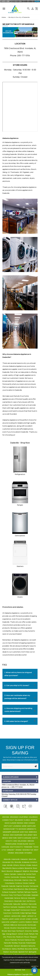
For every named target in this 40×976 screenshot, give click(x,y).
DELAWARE (19, 820)
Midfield (7, 925)
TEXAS (36, 847)
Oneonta (28, 931)
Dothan (10, 889)
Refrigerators (20, 474)
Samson (17, 946)
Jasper (24, 916)
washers (25, 178)
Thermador (14, 172)
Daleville (12, 886)
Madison (28, 922)
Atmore (23, 865)
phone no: (12, 787)
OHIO (15, 841)
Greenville (18, 901)
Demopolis (34, 886)
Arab (4, 865)
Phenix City (11, 937)
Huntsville (16, 913)
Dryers (20, 597)
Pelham (32, 934)
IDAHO (7, 823)
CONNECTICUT (8, 820)
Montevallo (32, 925)
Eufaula (5, 892)
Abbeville (7, 859)
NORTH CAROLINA (25, 838)
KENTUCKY (8, 826)
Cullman (31, 883)
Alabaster (24, 859)
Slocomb (28, 949)
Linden (28, 919)
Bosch (33, 169)
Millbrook (13, 925)
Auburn (35, 865)
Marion (35, 922)
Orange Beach (11, 934)
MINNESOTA (32, 829)
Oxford (20, 934)
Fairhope (27, 892)
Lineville (35, 919)
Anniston (34, 862)
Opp (4, 934)
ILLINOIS (13, 823)
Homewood (25, 910)
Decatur (26, 886)
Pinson (27, 937)
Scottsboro (7, 949)
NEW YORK (13, 838)
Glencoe (24, 898)
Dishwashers (20, 535)
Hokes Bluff (15, 910)
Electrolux (26, 169)
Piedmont (20, 937)
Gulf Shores (31, 901)
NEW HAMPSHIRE (16, 835)
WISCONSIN (19, 853)
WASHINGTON (27, 850)
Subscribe (35, 766)
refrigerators (19, 175)
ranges (27, 175)
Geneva (17, 898)
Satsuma (32, 946)
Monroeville (22, 925)
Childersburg (8, 880)
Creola (25, 883)
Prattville (13, 940)
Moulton (13, 928)
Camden (13, 874)
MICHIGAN (23, 829)
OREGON (30, 841)
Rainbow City (30, 940)
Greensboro (9, 901)
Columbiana (10, 883)
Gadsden (35, 895)
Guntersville (8, 904)
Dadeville (5, 886)
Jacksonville (16, 916)
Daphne (19, 886)
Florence (4, 895)
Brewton (10, 871)
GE (21, 172)
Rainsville (7, 943)
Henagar (7, 910)
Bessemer (29, 868)
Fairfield (20, 892)
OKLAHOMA (22, 841)
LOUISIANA (17, 826)
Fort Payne (18, 895)
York (23, 970)
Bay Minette (7, 868)
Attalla (28, 865)
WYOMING (28, 853)
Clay (31, 880)
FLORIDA (27, 820)
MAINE (24, 826)
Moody (7, 928)
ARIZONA (6, 817)
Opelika (35, 931)
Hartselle (14, 907)
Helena (34, 907)
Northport (20, 931)
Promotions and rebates (12, 607)
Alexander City (8, 862)
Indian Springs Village (28, 913)
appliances (29, 375)
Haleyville (17, 904)
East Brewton (19, 889)
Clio (35, 880)
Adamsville (15, 859)
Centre (7, 877)
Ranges (20, 505)
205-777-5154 (23, 55)
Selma (14, 949)
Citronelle (18, 880)
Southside (14, 952)
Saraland (24, 946)
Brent (4, 871)
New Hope (12, 931)
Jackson (7, 916)
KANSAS (32, 823)
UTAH (4, 850)
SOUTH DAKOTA (16, 847)
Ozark (26, 934)
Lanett (11, 919)
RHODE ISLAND (23, 844)
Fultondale (26, 895)
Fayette (34, 892)
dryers (32, 178)
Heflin (28, 907)
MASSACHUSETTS (10, 829)
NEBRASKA (33, 832)
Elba (27, 889)
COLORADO (33, 817)
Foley (11, 895)
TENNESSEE (28, 847)
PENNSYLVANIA (11, 844)
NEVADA (6, 835)
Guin (24, 901)
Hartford (6, 907)
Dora (5, 889)
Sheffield (20, 949)
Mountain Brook (23, 928)
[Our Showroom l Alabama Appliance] (20, 33)
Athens (16, 865)
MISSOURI (16, 832)
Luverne (22, 922)
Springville (33, 952)
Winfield (18, 970)
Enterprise (33, 889)
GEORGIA (34, 820)
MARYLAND (31, 826)
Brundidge (34, 871)
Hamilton (24, 904)
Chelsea (23, 877)
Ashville (10, 865)
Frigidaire (26, 172)
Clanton (25, 880)
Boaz (35, 868)
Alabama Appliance (28, 187)
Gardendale (9, 898)
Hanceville (33, 904)
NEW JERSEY (28, 835)
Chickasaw (31, 877)
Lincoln (23, 919)
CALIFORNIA (23, 817)
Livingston (14, 922)
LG (8, 172)
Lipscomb (6, 922)
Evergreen (13, 892)
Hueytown (7, 913)
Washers (20, 566)
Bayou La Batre (18, 868)
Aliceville (17, 862)
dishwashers (7, 178)
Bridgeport (18, 871)
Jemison (30, 916)
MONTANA (24, 832)
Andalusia (26, 862)
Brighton (26, 871)
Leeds (16, 919)
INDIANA (20, 823)
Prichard (21, 940)
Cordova (18, 883)
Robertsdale (31, 943)
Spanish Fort (23, 952)
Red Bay (15, 943)
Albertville (32, 859)
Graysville (32, 898)
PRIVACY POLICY (25, 966)
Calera (6, 874)
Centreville (15, 877)
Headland (22, 907)
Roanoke (22, 943)
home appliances (9, 426)
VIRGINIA (18, 850)
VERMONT (11, 850)
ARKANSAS (14, 817)
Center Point (31, 874)
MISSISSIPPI (7, 832)
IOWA (26, 823)
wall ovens (17, 178)
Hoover (33, 910)
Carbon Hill (21, 874)
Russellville (9, 946)
